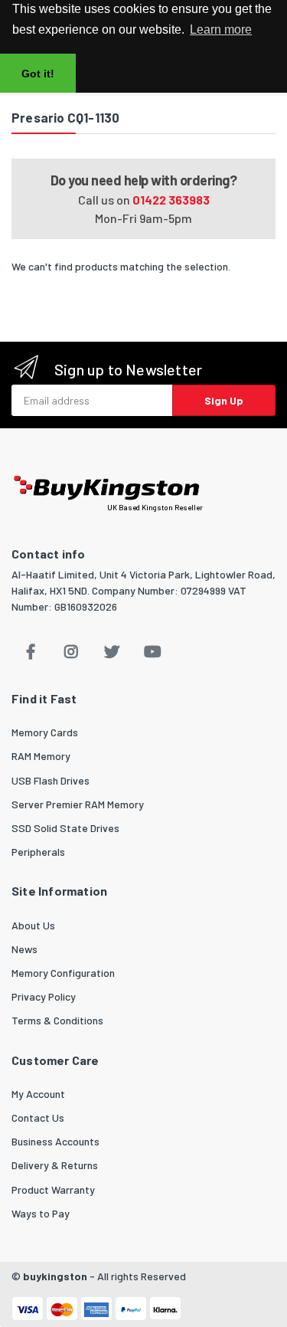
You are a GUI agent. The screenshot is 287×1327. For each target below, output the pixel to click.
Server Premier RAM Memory (77, 804)
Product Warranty (53, 1189)
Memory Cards (44, 732)
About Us (33, 925)
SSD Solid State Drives (65, 827)
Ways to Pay (40, 1213)
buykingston (55, 1276)
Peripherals (38, 851)
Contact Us (37, 1117)
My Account (38, 1093)
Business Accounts (55, 1141)
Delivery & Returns (54, 1164)
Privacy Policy (43, 996)
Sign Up (223, 400)
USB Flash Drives (50, 780)
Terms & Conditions (57, 1020)
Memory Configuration (63, 972)
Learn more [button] (221, 29)
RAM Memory (40, 755)
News (24, 948)
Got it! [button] (37, 73)
